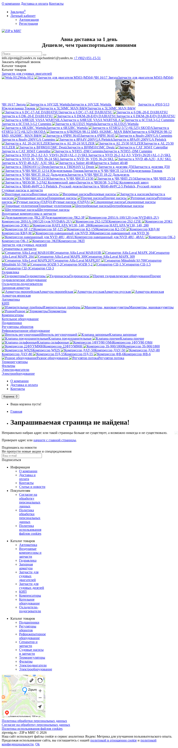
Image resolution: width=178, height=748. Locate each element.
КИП (5, 303)
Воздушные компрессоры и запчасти (29, 213)
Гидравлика (10, 272)
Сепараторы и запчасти (19, 249)
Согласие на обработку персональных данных (29, 500)
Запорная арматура (16, 288)
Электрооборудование (18, 373)
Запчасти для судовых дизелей (24, 245)
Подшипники (12, 323)
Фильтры (8, 366)
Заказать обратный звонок (21, 62)
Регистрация (28, 23)
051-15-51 (87, 58)
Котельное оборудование (20, 319)
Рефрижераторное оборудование (26, 330)
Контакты (56, 3)
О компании (11, 3)
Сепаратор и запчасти (28, 644)
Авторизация (29, 19)
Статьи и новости (32, 487)
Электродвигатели (15, 370)
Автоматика (11, 299)
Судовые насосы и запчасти (22, 190)
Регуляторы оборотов (17, 327)
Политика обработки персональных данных (29, 516)
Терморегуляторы (15, 362)
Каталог (14, 70)
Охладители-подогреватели (22, 284)
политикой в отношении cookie (113, 740)
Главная (16, 411)
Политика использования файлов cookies (30, 529)
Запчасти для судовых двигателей (27, 73)
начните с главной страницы (54, 440)
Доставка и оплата (34, 3)
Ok (37, 744)
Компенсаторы (13, 315)
